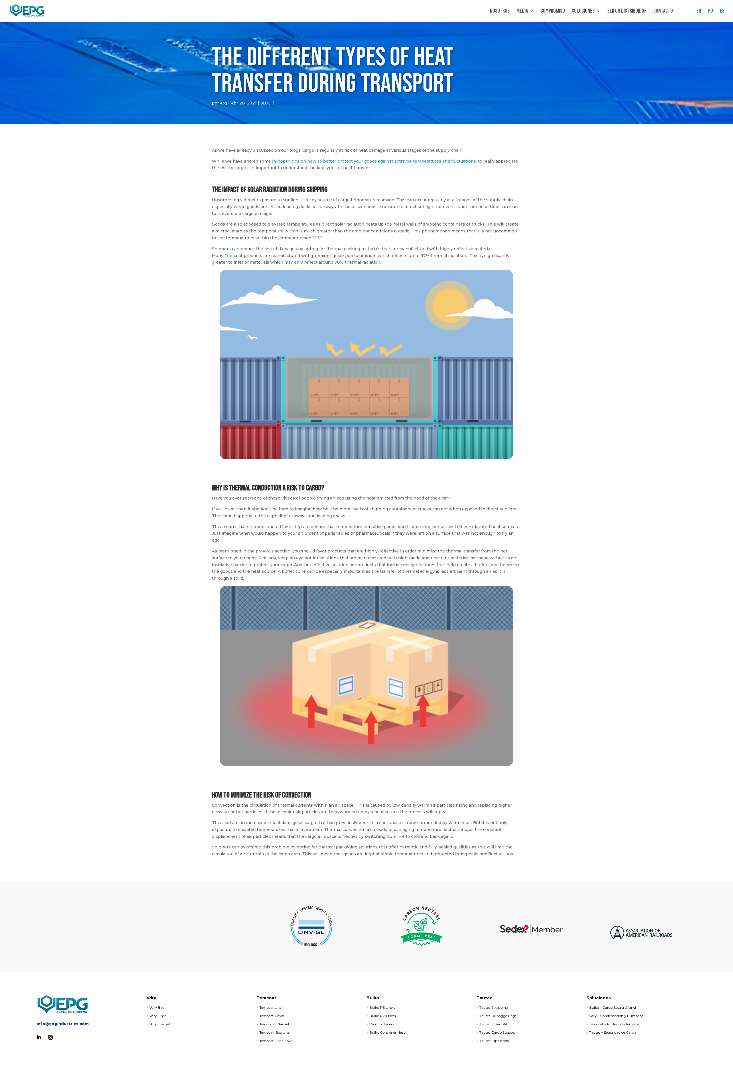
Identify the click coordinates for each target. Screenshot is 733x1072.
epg (223, 103)
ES (722, 11)
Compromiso (553, 11)
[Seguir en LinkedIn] (39, 1037)
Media (522, 11)
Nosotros (500, 11)
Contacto (663, 11)
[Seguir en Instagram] (50, 1037)
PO (710, 11)
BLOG (265, 103)
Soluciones (583, 11)
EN (698, 11)
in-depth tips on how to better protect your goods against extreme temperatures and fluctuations (374, 161)
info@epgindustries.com (63, 1023)
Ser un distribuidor (627, 11)
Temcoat (233, 255)
